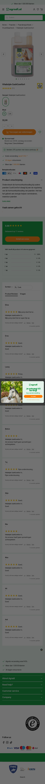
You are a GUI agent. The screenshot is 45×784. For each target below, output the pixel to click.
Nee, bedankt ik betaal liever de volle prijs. (33, 399)
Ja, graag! (33, 396)
